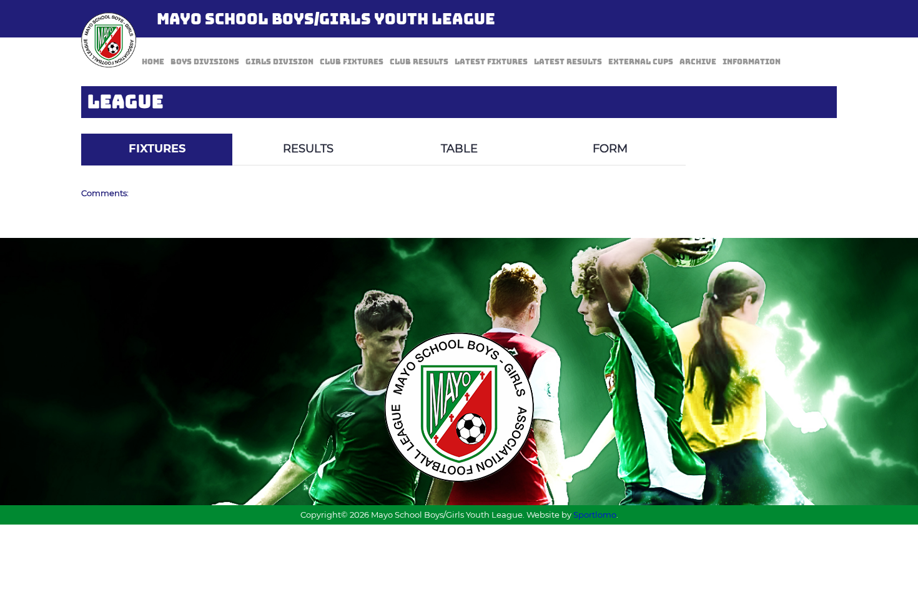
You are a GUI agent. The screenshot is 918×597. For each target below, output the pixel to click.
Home (153, 62)
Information (752, 62)
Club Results (419, 62)
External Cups (640, 62)
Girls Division (279, 62)
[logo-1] (108, 39)
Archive (697, 62)
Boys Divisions (204, 62)
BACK (807, 124)
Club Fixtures (351, 62)
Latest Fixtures (491, 62)
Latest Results (568, 62)
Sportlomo (594, 515)
